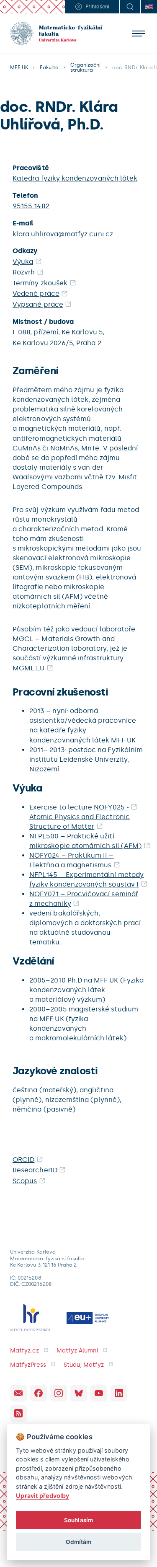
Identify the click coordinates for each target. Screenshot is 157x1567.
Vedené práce (36, 293)
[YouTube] (98, 1393)
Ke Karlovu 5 (82, 332)
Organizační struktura (85, 67)
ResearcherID (35, 1170)
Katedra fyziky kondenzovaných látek (75, 178)
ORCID (23, 1160)
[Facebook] (38, 1393)
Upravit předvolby (42, 1495)
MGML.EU (28, 668)
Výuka (23, 262)
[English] (148, 6)
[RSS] (18, 1413)
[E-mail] (18, 1393)
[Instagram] (58, 1393)
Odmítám (78, 1542)
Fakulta (49, 67)
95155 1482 (31, 206)
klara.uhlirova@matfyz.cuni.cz (63, 234)
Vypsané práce (38, 304)
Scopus (25, 1181)
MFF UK (19, 67)
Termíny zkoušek (40, 283)
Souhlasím (78, 1520)
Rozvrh (24, 272)
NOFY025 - (111, 807)
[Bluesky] (78, 1393)
